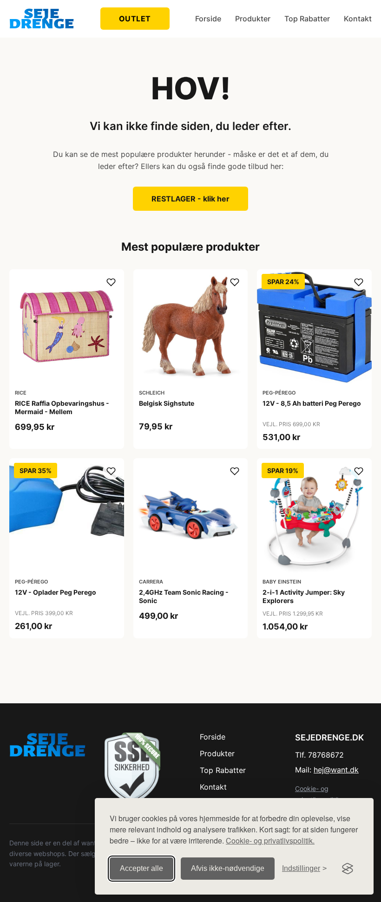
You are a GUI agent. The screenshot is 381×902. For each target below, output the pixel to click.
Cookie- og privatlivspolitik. (270, 840)
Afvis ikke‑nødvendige (227, 868)
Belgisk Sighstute (166, 403)
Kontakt (358, 18)
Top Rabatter (307, 18)
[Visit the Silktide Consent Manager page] (347, 868)
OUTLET (135, 18)
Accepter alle (141, 868)
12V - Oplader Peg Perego (55, 592)
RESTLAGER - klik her (190, 198)
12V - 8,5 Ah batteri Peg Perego (312, 403)
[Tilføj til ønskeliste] (111, 282)
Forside (208, 18)
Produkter (252, 18)
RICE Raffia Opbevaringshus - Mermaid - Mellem (62, 407)
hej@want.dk (336, 769)
